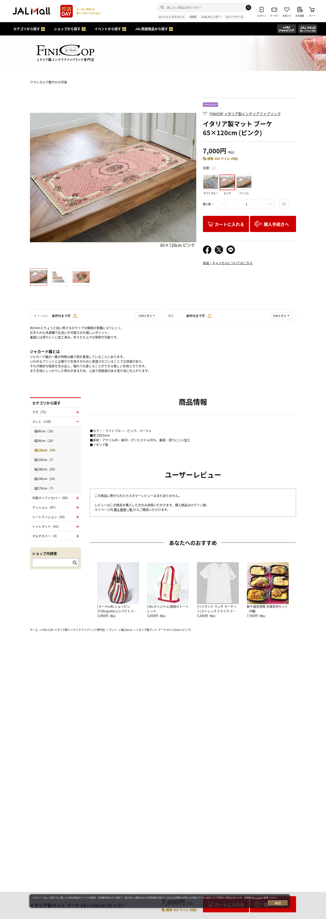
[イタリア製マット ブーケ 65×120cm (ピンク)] (113, 181)
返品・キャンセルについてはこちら (228, 263)
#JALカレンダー (211, 17)
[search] (248, 7)
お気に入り (284, 204)
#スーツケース (234, 17)
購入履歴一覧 (123, 509)
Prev (35, 180)
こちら (258, 897)
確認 (278, 903)
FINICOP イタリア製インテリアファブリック (245, 113)
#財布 (193, 17)
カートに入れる (229, 224)
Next (190, 180)
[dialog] (159, 901)
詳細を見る (147, 315)
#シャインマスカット (172, 17)
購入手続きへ (276, 224)
